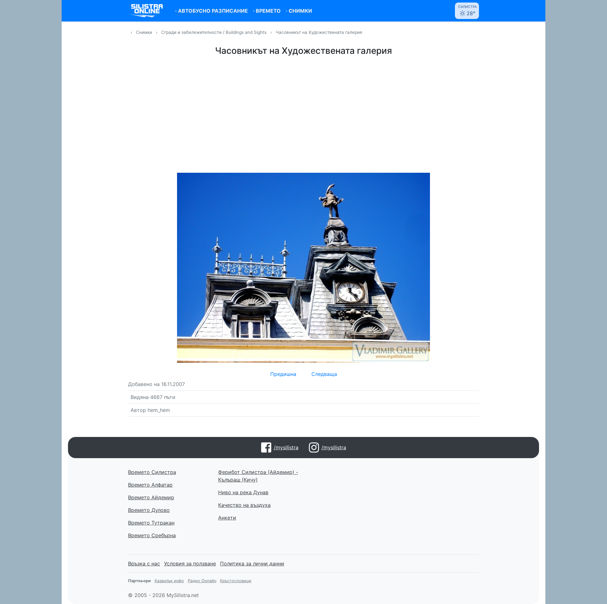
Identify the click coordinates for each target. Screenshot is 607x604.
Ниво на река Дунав (243, 492)
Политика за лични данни (252, 563)
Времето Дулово (149, 510)
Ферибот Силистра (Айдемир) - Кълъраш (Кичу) (258, 476)
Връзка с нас (144, 563)
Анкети (227, 517)
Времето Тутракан (151, 523)
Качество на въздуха (244, 505)
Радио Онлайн (202, 580)
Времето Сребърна (152, 535)
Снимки (144, 32)
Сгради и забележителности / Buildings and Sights (214, 32)
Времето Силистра (152, 472)
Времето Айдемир (151, 497)
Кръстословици (235, 580)
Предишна (283, 374)
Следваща (324, 374)
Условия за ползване (190, 563)
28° (467, 10)
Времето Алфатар (150, 485)
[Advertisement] (303, 113)
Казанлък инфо (169, 580)
